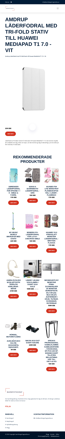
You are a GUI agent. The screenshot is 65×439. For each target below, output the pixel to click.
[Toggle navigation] (58, 8)
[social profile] (11, 2)
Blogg (8, 427)
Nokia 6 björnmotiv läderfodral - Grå (32, 190)
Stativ (19, 119)
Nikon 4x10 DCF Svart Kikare (32, 342)
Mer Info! (10, 134)
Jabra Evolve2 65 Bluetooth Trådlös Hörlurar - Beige (13, 284)
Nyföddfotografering (12, 424)
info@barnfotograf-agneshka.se (50, 2)
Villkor (57, 434)
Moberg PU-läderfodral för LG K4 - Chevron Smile (32, 235)
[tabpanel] (32, 88)
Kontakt (52, 434)
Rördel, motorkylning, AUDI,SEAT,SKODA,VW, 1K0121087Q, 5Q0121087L (13, 341)
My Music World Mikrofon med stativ (13, 235)
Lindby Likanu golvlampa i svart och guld (32, 283)
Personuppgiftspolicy (43, 436)
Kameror (14, 119)
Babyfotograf (10, 421)
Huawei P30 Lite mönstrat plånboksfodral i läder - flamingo (51, 191)
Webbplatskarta (55, 436)
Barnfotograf (9, 418)
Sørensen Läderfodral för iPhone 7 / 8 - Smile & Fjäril (13, 191)
